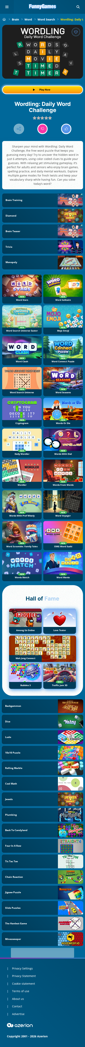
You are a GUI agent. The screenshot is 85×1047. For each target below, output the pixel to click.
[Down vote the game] (42, 129)
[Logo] (42, 7)
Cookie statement (23, 983)
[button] (78, 7)
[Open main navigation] (7, 7)
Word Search (46, 19)
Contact (17, 1006)
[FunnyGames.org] (4, 19)
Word (28, 19)
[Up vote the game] (66, 129)
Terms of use (20, 991)
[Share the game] (19, 129)
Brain (15, 19)
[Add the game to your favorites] (76, 32)
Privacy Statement (24, 976)
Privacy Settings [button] (22, 968)
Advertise (18, 1014)
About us (18, 999)
